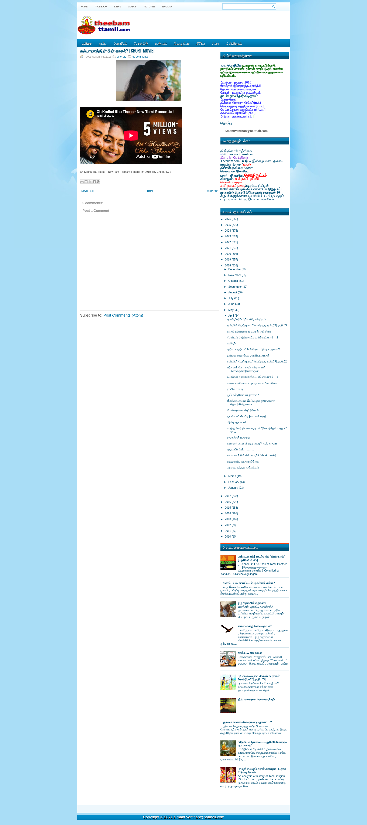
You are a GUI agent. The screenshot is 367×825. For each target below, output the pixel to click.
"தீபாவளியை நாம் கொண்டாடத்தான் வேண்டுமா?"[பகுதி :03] (259, 677)
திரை (215, 43)
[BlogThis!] (86, 182)
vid (124, 56)
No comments (140, 56)
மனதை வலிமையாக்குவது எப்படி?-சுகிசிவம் (252, 383)
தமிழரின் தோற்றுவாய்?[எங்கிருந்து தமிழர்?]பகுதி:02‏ (257, 361)
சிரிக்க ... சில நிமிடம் (250, 652)
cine (119, 56)
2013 (228, 519)
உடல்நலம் (161, 43)
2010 (228, 536)
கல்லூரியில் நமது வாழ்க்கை (243, 461)
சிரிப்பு (200, 43)
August (233, 292)
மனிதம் (231, 343)
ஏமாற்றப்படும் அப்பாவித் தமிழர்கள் (246, 319)
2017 (228, 496)
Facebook (101, 6)
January (233, 487)
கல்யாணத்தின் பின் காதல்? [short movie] (117, 50)
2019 (228, 259)
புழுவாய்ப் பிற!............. (240, 449)
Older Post (212, 191)
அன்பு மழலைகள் (237, 422)
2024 (228, 230)
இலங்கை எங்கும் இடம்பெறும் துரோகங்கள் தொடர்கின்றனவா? (251, 402)
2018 (228, 265)
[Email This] (82, 182)
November (235, 275)
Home (84, 6)
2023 (228, 236)
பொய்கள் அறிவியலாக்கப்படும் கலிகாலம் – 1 (252, 376)
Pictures (149, 6)
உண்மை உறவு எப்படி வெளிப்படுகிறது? (248, 355)
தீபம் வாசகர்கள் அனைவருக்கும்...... (259, 699)
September (235, 286)
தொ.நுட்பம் (181, 43)
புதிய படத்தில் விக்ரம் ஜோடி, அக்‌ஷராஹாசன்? (253, 349)
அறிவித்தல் (234, 43)
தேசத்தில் (141, 43)
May (231, 309)
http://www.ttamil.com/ (238, 154)
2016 (228, 502)
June (231, 304)
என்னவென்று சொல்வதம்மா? (255, 626)
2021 (228, 248)
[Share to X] (90, 182)
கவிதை (87, 43)
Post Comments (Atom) (123, 315)
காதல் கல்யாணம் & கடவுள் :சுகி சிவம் (249, 331)
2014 (228, 513)
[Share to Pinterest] (98, 182)
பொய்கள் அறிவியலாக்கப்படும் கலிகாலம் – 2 (252, 337)
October (233, 280)
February (234, 482)
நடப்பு (103, 43)
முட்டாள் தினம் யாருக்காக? (243, 394)
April (231, 315)
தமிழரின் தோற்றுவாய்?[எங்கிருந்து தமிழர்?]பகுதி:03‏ (257, 325)
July (231, 298)
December (235, 269)
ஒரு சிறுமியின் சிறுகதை (252, 602)
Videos (132, 6)
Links (117, 6)
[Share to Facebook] (94, 182)
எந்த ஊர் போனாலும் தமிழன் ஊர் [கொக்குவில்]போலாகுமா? (246, 369)
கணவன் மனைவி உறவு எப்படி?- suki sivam (252, 443)
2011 (228, 530)
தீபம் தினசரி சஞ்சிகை (236, 151)
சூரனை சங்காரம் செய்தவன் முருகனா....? (247, 722)
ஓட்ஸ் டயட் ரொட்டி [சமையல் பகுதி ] (247, 416)
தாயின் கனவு (235, 389)
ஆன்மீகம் (120, 43)
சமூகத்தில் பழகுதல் (238, 437)
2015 (228, 507)
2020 (228, 253)
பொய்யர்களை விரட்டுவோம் (242, 410)
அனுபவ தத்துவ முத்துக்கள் (243, 467)
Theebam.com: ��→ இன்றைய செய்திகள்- (251, 161)
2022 (228, 242)
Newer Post (87, 191)
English (167, 6)
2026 (228, 219)
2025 (228, 224)
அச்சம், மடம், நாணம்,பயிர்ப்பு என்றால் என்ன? (249, 582)
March (232, 476)
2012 (228, 525)
